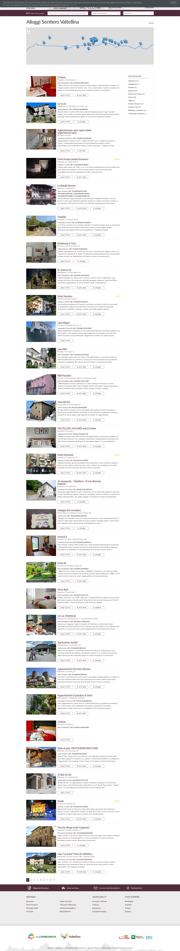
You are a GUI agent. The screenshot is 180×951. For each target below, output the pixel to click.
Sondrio (128, 905)
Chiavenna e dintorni (136, 113)
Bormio (131, 91)
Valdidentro (132, 84)
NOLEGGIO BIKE (115, 7)
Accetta (173, 2)
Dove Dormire (32, 905)
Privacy (130, 948)
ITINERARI (149, 7)
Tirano (130, 97)
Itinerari (29, 911)
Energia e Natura (99, 901)
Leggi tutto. (73, 5)
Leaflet (152, 64)
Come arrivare (66, 901)
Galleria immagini (67, 908)
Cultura (95, 905)
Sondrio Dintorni (134, 104)
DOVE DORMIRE (59, 8)
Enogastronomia (99, 911)
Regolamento (65, 911)
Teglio (130, 100)
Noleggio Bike (32, 908)
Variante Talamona (68, 905)
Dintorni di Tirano (135, 94)
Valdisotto (132, 81)
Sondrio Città (133, 107)
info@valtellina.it (119, 948)
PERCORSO (30, 8)
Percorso (29, 901)
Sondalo (131, 87)
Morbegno (129, 901)
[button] (90, 44)
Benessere (96, 908)
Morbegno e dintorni (135, 110)
